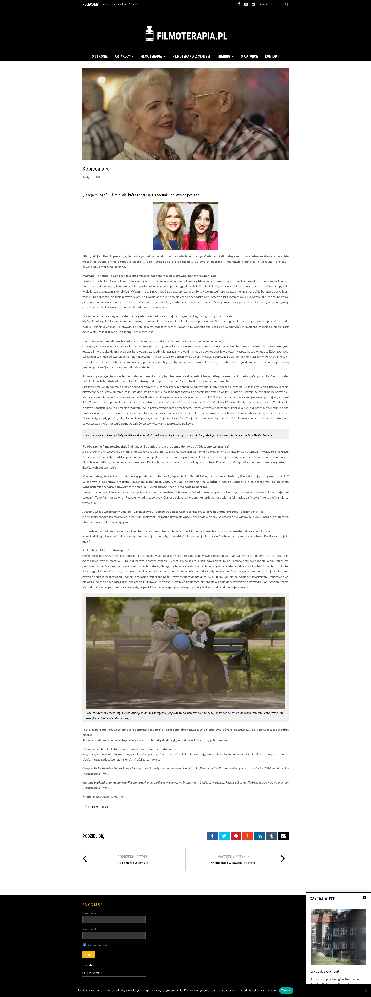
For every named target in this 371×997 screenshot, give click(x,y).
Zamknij (286, 990)
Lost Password (92, 972)
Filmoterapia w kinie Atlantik (120, 4)
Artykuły (122, 56)
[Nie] (365, 990)
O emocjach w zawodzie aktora (233, 862)
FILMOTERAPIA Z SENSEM (191, 56)
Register (88, 965)
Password (89, 929)
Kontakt (272, 56)
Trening (223, 56)
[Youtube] (246, 4)
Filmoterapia (151, 56)
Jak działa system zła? (134, 862)
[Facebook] (239, 4)
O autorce (249, 56)
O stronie (100, 56)
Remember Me (97, 945)
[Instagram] (253, 4)
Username (89, 913)
